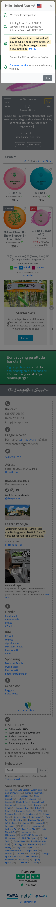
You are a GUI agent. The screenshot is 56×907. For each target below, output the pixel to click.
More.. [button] (32, 48)
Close (48, 78)
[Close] (51, 6)
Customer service (18, 65)
